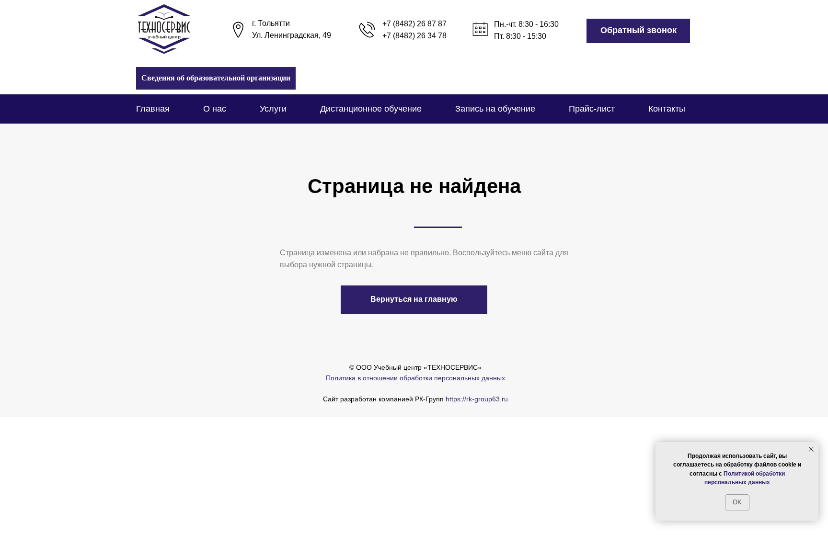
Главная (153, 109)
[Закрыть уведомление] (811, 449)
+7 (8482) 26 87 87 (414, 24)
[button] (638, 31)
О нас (214, 109)
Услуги (273, 109)
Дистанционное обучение (371, 109)
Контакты (666, 109)
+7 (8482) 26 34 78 (414, 36)
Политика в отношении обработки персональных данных (415, 378)
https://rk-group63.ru (477, 399)
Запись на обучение (495, 109)
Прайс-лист (592, 109)
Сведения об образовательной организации (215, 78)
